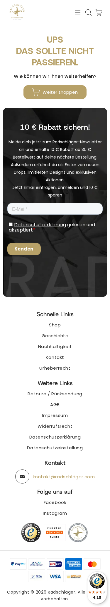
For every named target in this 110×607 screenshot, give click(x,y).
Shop (55, 325)
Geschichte (55, 336)
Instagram (55, 513)
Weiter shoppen (60, 92)
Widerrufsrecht (55, 426)
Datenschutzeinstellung (55, 448)
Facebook (55, 502)
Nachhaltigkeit (55, 346)
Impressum (55, 415)
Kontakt (55, 357)
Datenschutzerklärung (55, 437)
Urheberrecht (54, 368)
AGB (55, 404)
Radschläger (61, 592)
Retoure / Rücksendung (55, 394)
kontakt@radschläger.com (64, 477)
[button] (77, 12)
